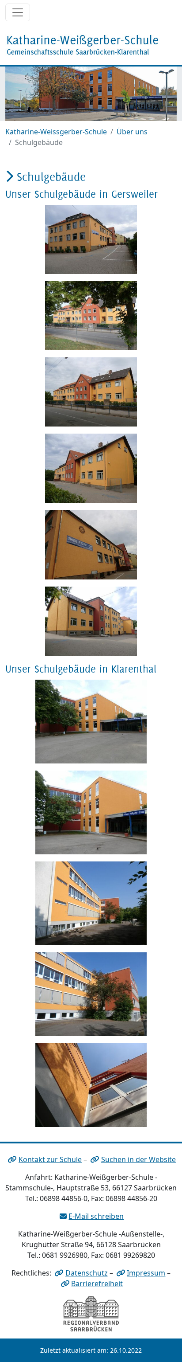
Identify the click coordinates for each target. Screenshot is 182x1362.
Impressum (146, 1273)
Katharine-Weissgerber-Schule (56, 132)
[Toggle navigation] (17, 12)
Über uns (132, 132)
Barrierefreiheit (97, 1283)
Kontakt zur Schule (50, 1159)
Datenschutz (86, 1273)
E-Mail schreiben (96, 1216)
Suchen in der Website (138, 1159)
